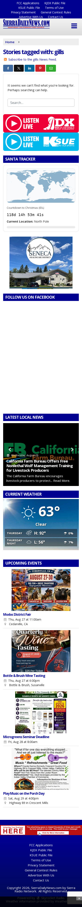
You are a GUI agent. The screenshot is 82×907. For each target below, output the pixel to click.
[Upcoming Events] (41, 590)
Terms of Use (54, 8)
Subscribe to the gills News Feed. (32, 59)
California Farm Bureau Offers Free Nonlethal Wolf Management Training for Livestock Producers (39, 465)
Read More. (61, 480)
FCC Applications (28, 3)
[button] (74, 26)
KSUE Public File (29, 8)
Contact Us (55, 17)
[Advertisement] (41, 263)
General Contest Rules (56, 12)
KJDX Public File (54, 3)
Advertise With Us (31, 17)
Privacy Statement (23, 12)
